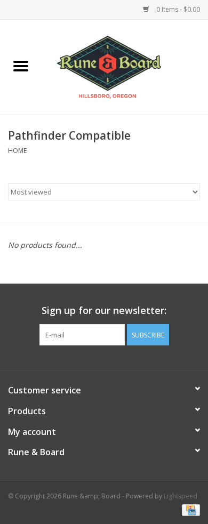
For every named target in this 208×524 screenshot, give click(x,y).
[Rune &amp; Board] (125, 66)
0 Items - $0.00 (177, 9)
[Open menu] (21, 65)
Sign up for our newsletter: (104, 310)
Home (17, 150)
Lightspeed (180, 496)
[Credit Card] (189, 509)
